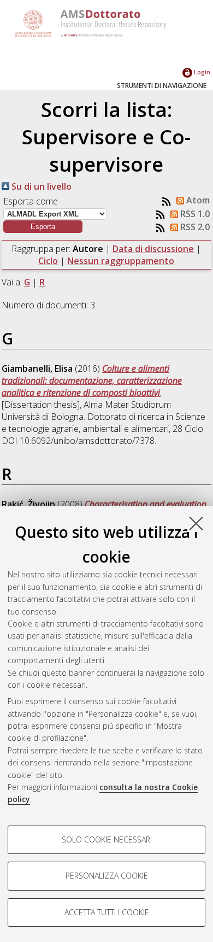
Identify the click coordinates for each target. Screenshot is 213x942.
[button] (42, 226)
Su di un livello (40, 186)
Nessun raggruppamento (120, 261)
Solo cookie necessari (107, 839)
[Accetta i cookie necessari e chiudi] (196, 523)
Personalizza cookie (107, 875)
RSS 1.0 (194, 214)
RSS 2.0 (194, 227)
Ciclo (48, 261)
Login (201, 72)
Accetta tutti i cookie (106, 912)
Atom (197, 200)
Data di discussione (153, 249)
